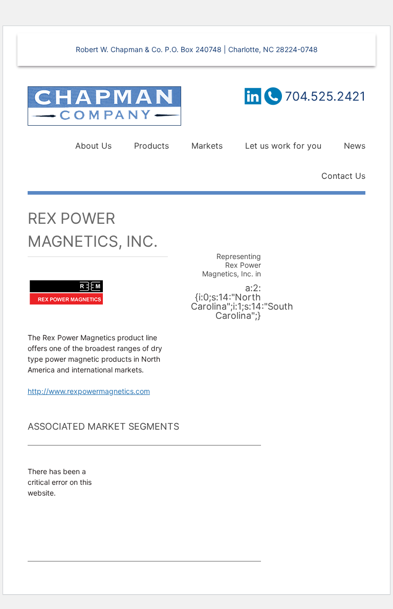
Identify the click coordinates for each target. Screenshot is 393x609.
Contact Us (343, 176)
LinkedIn (252, 96)
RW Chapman (104, 106)
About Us (93, 145)
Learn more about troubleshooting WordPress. (57, 527)
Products (151, 145)
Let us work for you (283, 145)
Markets (207, 145)
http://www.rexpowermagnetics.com (89, 391)
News (354, 145)
